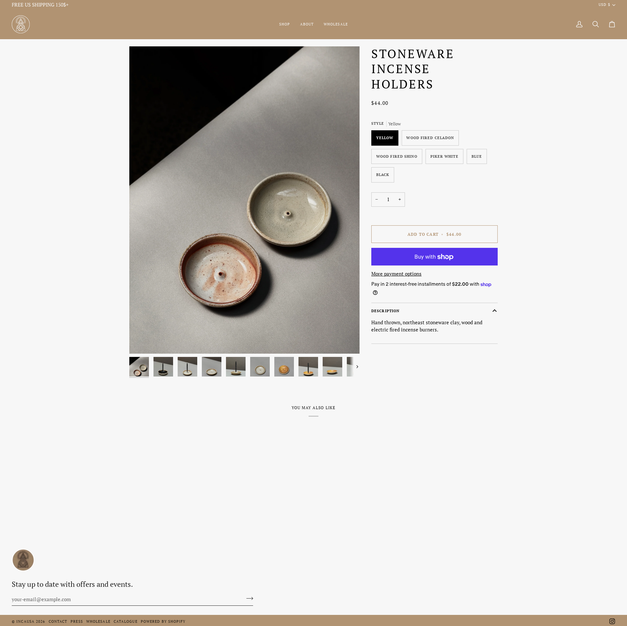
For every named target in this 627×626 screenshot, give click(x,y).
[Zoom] (244, 200)
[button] (284, 24)
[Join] (247, 598)
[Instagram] (612, 621)
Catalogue (125, 621)
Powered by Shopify (163, 621)
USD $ (604, 4)
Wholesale (98, 621)
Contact (58, 621)
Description (385, 311)
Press (77, 621)
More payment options (396, 274)
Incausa (25, 621)
